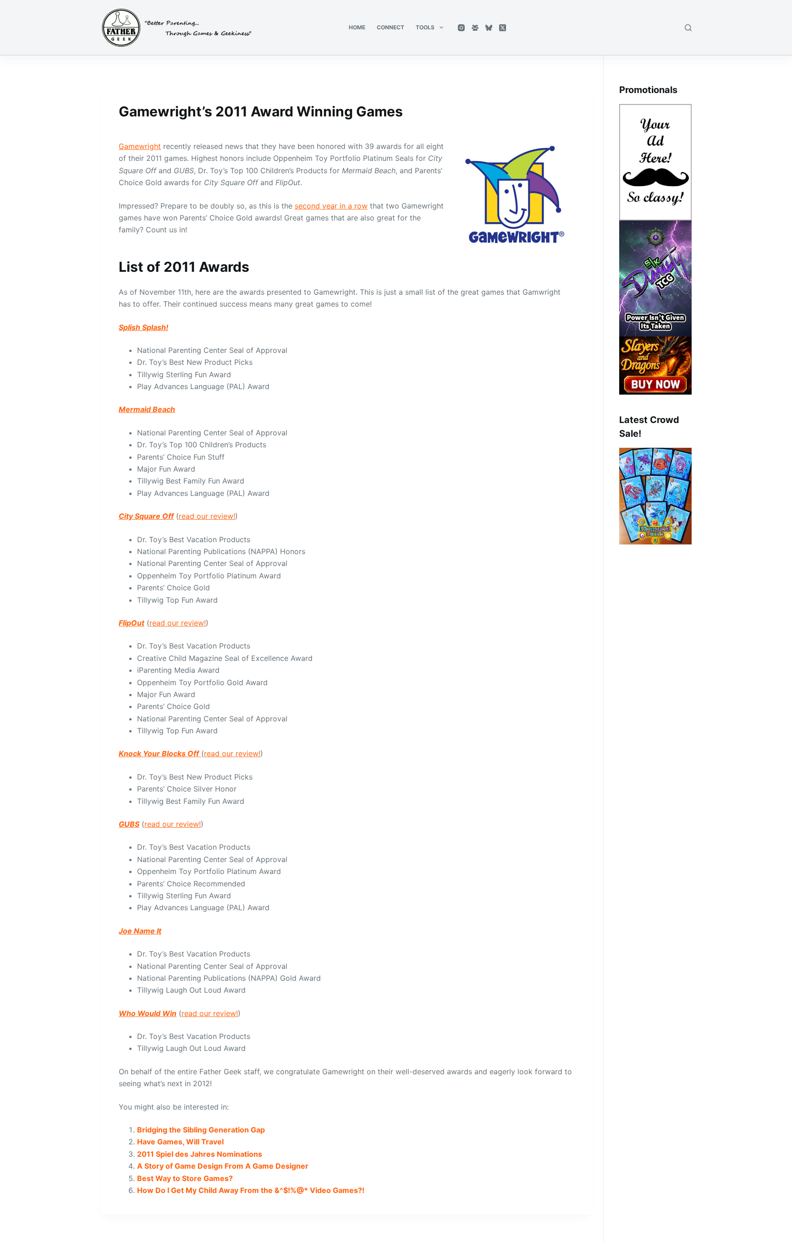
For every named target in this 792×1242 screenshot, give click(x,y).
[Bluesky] (488, 27)
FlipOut (131, 622)
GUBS (129, 824)
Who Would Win (147, 1013)
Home (357, 27)
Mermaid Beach (147, 409)
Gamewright (140, 146)
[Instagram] (461, 27)
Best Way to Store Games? (185, 1178)
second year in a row (331, 205)
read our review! (207, 516)
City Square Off (146, 516)
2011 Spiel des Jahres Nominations (199, 1154)
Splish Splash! (143, 327)
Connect (390, 27)
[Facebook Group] (475, 27)
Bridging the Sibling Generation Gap (201, 1129)
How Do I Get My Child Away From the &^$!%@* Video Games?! (250, 1190)
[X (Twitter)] (502, 27)
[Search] (688, 27)
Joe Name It (140, 930)
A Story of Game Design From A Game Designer (222, 1166)
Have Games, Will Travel (180, 1141)
